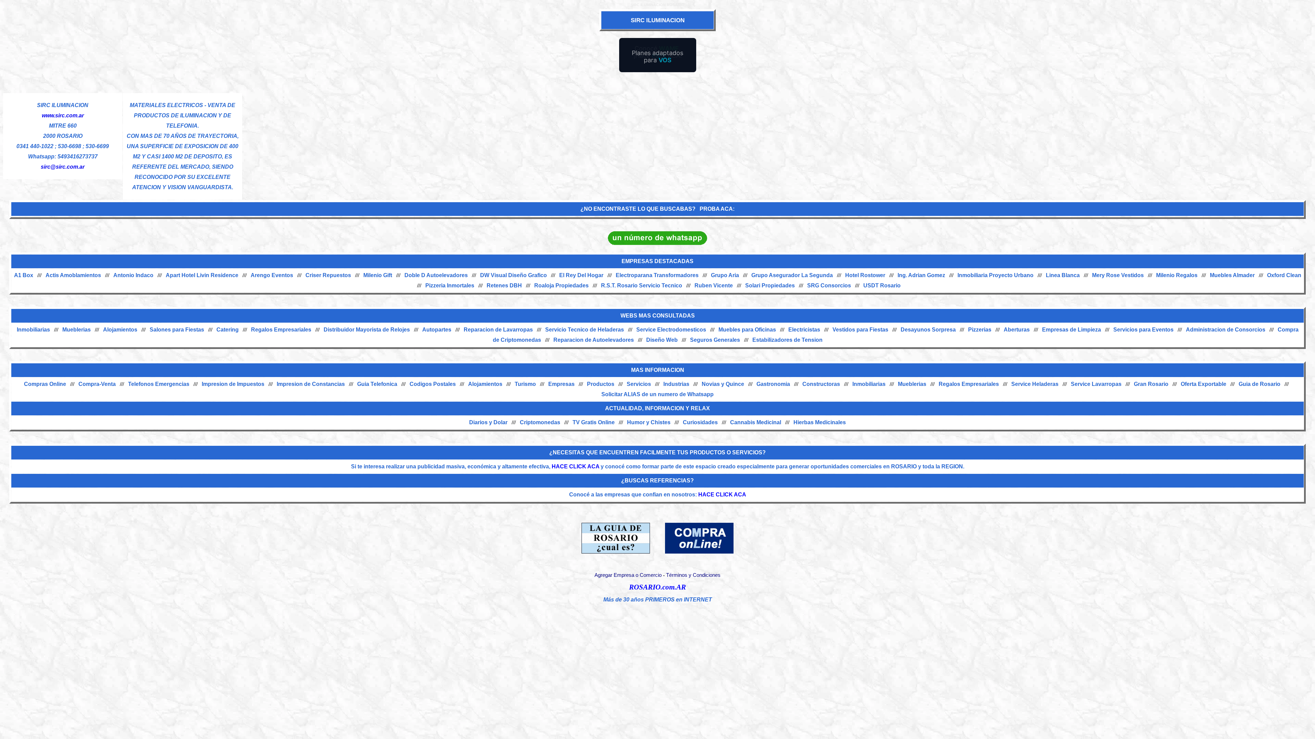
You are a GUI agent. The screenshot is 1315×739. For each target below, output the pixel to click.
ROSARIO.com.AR (657, 587)
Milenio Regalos (1177, 275)
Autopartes (436, 330)
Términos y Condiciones (693, 575)
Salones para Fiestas (177, 330)
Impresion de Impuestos (233, 384)
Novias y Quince (723, 384)
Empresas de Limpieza (1071, 330)
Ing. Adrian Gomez (921, 275)
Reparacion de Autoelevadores (593, 340)
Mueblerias (76, 330)
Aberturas (1017, 330)
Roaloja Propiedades (561, 285)
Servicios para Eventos (1143, 330)
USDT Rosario (882, 285)
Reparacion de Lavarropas (498, 330)
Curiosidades (700, 422)
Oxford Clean (1284, 275)
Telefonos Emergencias (158, 384)
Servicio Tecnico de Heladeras (584, 330)
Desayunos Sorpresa (928, 330)
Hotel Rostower (865, 275)
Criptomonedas (540, 422)
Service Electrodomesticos (671, 330)
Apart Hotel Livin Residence (202, 275)
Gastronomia (773, 384)
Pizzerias (979, 330)
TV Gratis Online (594, 422)
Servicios (639, 384)
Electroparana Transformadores (657, 275)
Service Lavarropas (1096, 384)
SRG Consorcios (829, 285)
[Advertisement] (777, 141)
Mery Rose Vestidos (1118, 275)
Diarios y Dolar (488, 422)
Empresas (561, 384)
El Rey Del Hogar (581, 275)
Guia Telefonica (377, 384)
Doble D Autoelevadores (436, 275)
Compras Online (45, 384)
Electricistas (804, 330)
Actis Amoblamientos (73, 275)
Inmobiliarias (33, 330)
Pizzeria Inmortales (449, 285)
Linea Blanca (1063, 275)
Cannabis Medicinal (755, 422)
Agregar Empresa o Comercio (628, 575)
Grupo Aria (725, 275)
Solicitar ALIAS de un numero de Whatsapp (657, 394)
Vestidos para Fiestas (860, 330)
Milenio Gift (377, 275)
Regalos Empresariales (281, 330)
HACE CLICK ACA (575, 466)
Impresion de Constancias (311, 384)
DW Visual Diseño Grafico (513, 275)
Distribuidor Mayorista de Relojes (367, 330)
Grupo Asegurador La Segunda (792, 275)
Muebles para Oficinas (747, 330)
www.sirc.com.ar (63, 115)
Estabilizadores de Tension (787, 340)
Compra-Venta (97, 384)
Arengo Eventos (272, 275)
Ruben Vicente (713, 285)
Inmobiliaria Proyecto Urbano (995, 275)
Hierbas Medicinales (819, 422)
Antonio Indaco (133, 275)
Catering (227, 330)
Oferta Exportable (1203, 384)
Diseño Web (662, 340)
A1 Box (23, 275)
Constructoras (821, 384)
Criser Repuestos (328, 275)
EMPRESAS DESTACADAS (657, 261)
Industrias (676, 384)
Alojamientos (120, 330)
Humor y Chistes (649, 422)
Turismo (525, 384)
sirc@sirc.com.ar (63, 167)
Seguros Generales (715, 340)
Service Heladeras (1035, 384)
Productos (600, 384)
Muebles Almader (1232, 275)
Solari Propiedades (770, 285)
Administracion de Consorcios (1225, 330)
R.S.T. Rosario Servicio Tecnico (641, 285)
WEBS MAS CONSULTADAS (658, 316)
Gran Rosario (1151, 384)
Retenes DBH (504, 285)
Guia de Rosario (1259, 384)
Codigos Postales (433, 384)
